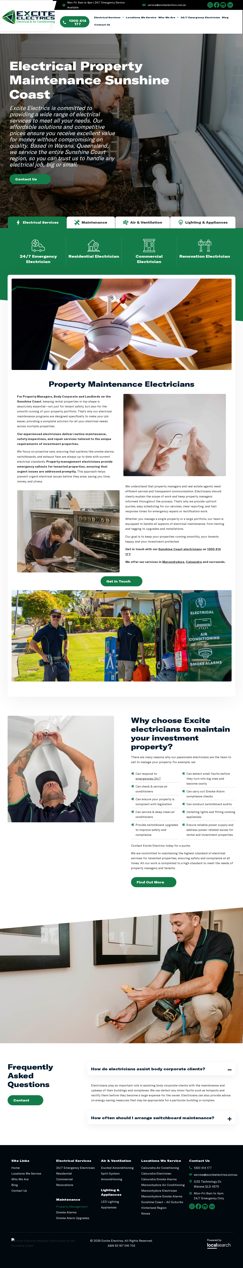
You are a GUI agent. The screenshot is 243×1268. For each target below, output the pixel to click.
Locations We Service (141, 17)
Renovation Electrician (204, 256)
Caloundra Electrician (156, 1173)
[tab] (37, 222)
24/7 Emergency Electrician (200, 17)
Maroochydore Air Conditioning (163, 1185)
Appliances (109, 1207)
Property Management (72, 1206)
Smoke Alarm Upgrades (72, 1218)
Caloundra (194, 561)
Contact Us (102, 24)
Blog (225, 17)
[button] (161, 1068)
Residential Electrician (94, 256)
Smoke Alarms (66, 1212)
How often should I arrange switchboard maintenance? (152, 1117)
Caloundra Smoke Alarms (159, 1179)
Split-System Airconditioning (111, 1176)
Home (15, 1167)
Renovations (64, 1185)
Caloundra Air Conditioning (160, 1167)
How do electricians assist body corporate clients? (148, 1068)
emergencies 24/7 (148, 778)
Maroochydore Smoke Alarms (161, 1196)
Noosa (145, 1213)
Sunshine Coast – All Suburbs (162, 1202)
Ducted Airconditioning (117, 1167)
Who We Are (166, 17)
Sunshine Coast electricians (180, 549)
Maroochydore (173, 561)
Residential (64, 1173)
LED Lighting (110, 1201)
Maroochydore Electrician (159, 1190)
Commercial (64, 1179)
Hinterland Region (153, 1207)
